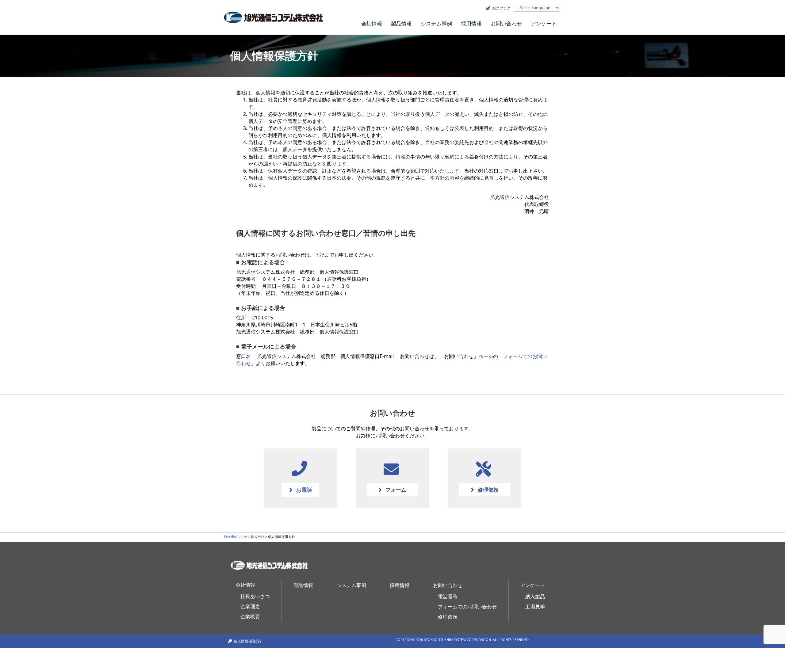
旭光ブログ (501, 8)
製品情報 (401, 23)
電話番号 (448, 596)
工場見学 (535, 606)
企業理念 (250, 606)
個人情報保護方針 (248, 641)
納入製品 (535, 596)
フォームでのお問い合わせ (467, 606)
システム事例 (436, 23)
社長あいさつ (255, 596)
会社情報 (371, 23)
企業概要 (250, 616)
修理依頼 (448, 616)
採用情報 (471, 23)
